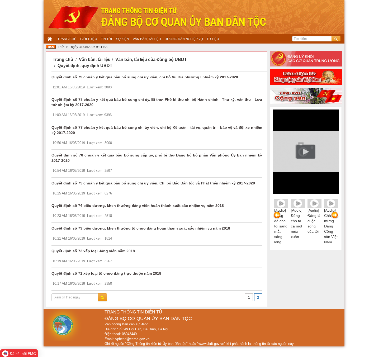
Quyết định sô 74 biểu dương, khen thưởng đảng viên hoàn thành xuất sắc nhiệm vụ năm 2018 (137, 205)
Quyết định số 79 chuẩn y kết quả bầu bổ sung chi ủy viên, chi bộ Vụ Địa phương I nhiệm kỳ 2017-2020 (144, 77)
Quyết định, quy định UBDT (85, 65)
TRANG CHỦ (67, 39)
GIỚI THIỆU (88, 39)
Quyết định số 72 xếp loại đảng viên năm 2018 (93, 251)
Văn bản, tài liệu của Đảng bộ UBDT (151, 59)
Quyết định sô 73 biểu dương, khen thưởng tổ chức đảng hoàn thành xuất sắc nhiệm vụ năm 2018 (140, 228)
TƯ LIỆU (213, 39)
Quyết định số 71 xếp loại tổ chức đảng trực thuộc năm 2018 (106, 273)
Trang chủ (63, 59)
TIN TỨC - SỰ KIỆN (115, 39)
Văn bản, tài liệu (95, 59)
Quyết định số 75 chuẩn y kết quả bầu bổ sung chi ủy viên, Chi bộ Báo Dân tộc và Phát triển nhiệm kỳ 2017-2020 (153, 183)
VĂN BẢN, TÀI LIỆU (147, 39)
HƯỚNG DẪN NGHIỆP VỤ (184, 39)
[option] (281, 223)
